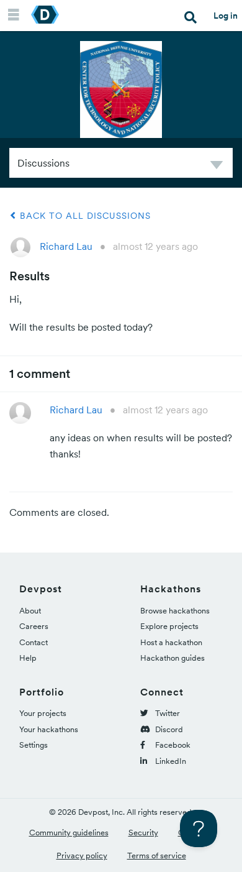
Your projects (42, 713)
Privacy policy (81, 855)
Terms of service (156, 855)
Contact (33, 642)
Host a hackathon (171, 642)
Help (28, 658)
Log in (225, 15)
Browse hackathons (175, 610)
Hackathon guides (172, 658)
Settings (33, 745)
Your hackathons (48, 729)
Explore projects (169, 626)
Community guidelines (69, 832)
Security (143, 832)
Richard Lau (66, 246)
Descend (216, 166)
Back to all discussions (84, 215)
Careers (33, 626)
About (30, 610)
